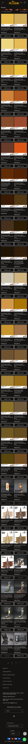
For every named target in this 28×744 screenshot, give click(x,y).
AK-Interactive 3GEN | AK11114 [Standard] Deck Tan (6, 288)
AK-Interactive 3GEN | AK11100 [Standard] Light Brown (6, 106)
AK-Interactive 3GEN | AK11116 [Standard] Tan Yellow (6, 314)
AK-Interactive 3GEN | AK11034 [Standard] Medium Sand (7, 80)
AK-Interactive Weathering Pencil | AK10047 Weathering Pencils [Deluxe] (7, 648)
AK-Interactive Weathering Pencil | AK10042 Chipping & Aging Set (7, 622)
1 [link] (8, 662)
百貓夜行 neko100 (11, 741)
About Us (5, 668)
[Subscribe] (21, 711)
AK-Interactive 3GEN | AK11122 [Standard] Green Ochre (7, 391)
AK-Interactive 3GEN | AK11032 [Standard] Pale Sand (6, 54)
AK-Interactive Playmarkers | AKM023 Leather (7, 570)
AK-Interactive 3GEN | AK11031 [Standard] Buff (19, 28)
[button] (2, 2)
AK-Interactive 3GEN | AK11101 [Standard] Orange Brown (20, 106)
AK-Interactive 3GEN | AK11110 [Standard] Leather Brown (7, 236)
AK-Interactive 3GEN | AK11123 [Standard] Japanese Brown (18, 391)
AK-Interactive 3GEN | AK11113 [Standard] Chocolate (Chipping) (19, 262)
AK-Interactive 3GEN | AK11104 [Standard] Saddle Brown (7, 158)
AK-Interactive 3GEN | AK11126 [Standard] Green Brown (7, 443)
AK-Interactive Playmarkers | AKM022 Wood (20, 545)
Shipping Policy (7, 671)
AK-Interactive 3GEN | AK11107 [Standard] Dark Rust (19, 184)
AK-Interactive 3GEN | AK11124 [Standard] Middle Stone (7, 417)
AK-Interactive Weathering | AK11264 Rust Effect (20, 570)
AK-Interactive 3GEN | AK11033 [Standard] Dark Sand (19, 54)
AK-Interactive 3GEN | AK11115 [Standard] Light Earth (19, 288)
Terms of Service (7, 681)
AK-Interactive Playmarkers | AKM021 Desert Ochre (7, 545)
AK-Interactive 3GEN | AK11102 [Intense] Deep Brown (6, 132)
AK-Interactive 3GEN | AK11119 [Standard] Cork (19, 340)
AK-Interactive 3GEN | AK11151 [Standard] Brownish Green (5, 469)
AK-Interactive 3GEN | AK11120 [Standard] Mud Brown (6, 365)
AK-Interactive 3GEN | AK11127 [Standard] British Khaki (20, 443)
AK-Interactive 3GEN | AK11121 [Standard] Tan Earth (19, 365)
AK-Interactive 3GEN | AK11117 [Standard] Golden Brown (20, 314)
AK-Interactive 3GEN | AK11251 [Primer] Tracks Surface (19, 495)
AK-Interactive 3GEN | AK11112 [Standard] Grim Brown (6, 262)
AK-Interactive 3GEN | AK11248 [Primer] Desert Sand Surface (6, 495)
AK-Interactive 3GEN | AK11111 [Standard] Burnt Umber (20, 236)
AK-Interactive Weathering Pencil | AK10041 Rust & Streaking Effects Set (19, 596)
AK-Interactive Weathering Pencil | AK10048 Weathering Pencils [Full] (20, 648)
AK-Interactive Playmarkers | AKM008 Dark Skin (7, 521)
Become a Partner (7, 684)
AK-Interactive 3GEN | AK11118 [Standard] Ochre (7, 340)
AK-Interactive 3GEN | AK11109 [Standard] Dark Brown (19, 210)
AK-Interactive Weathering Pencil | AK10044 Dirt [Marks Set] (20, 622)
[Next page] (19, 662)
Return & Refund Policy (9, 674)
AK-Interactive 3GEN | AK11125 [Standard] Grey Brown (19, 417)
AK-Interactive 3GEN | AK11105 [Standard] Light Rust (19, 158)
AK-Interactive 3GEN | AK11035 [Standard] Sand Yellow (19, 80)
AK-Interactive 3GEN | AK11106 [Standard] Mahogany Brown (5, 184)
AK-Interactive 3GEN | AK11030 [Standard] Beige (6, 28)
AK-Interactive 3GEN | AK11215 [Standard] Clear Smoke (19, 469)
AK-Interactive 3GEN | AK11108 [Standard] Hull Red (7, 209)
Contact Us (6, 687)
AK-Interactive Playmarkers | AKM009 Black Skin (20, 521)
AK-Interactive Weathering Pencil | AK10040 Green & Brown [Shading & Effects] (7, 596)
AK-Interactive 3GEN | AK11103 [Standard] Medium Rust (20, 132)
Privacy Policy (6, 678)
